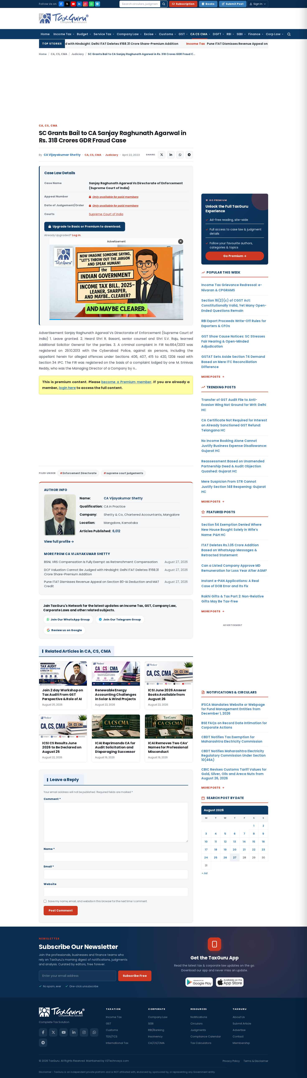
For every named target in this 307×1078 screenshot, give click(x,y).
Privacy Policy (231, 1061)
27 (234, 857)
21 (244, 850)
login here (67, 387)
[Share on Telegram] (189, 155)
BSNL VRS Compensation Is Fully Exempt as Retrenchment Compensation (101, 562)
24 (206, 857)
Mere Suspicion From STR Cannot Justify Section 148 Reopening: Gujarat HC (233, 486)
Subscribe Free (135, 976)
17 (206, 850)
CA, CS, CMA (59, 54)
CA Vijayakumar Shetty (62, 155)
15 (253, 842)
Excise (149, 34)
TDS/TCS (111, 1036)
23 (263, 850)
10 (206, 842)
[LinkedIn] (79, 3)
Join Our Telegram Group (122, 619)
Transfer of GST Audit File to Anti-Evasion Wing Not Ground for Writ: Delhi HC (233, 405)
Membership (241, 1043)
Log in (76, 235)
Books (210, 4)
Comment (52, 799)
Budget (82, 34)
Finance (254, 34)
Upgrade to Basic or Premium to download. (87, 226)
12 (225, 842)
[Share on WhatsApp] (180, 155)
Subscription (185, 4)
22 (253, 850)
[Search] (163, 4)
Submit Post (235, 4)
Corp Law (273, 34)
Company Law (128, 34)
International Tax (117, 1043)
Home (45, 34)
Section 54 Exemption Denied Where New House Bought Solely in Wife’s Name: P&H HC (231, 529)
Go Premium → (234, 256)
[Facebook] (61, 3)
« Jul (205, 873)
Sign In (257, 4)
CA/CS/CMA (156, 1043)
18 (215, 850)
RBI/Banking (156, 1030)
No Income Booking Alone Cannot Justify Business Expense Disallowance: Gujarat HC (234, 446)
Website (50, 884)
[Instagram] (85, 3)
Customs (166, 34)
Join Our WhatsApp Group (70, 619)
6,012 (116, 531)
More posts (211, 377)
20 (234, 850)
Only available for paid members (115, 197)
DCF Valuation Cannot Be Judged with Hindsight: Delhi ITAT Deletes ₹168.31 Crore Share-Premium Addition (101, 572)
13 (234, 842)
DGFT (217, 34)
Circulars (196, 1024)
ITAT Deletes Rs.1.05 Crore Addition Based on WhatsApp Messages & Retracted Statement (230, 550)
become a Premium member (126, 382)
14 (244, 842)
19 (225, 850)
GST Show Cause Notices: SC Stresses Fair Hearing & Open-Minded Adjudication (233, 341)
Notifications (198, 1017)
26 (225, 857)
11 (216, 842)
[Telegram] (97, 3)
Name (49, 849)
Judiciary (77, 54)
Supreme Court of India (106, 214)
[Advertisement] (153, 89)
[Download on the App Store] (230, 982)
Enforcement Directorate (79, 473)
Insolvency (155, 1036)
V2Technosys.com (117, 1061)
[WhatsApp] (91, 3)
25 (215, 857)
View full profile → (59, 541)
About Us (239, 1017)
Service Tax (102, 34)
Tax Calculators (200, 1043)
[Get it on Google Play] (199, 982)
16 (263, 842)
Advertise (239, 1030)
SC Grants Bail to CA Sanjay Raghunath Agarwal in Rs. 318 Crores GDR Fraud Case (112, 137)
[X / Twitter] (67, 3)
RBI (229, 34)
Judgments (198, 1030)
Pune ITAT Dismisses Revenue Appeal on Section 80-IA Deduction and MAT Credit (215, 44)
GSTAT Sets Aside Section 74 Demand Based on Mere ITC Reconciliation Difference (233, 361)
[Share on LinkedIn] (171, 155)
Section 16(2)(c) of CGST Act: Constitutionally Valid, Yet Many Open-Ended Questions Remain (233, 305)
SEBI (240, 34)
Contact (238, 1036)
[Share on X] (161, 155)
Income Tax (62, 34)
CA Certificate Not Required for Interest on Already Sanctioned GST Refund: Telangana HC (234, 425)
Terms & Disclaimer (256, 1061)
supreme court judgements (124, 473)
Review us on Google (66, 630)
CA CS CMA (198, 34)
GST (182, 34)
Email (49, 866)
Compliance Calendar (205, 1036)
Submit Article (242, 1024)
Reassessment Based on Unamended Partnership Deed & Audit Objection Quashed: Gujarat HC (232, 466)
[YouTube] (73, 3)
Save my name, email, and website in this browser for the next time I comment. (97, 901)
